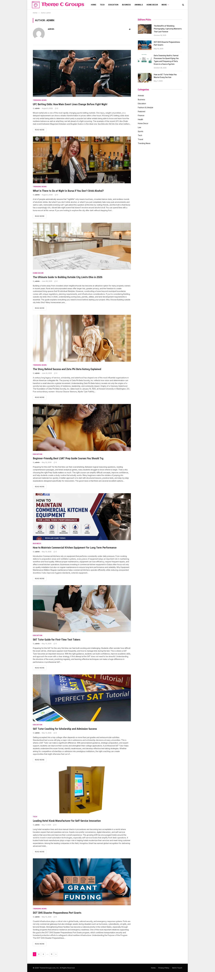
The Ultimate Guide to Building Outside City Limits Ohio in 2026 (67, 277)
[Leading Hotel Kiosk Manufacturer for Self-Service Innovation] (82, 789)
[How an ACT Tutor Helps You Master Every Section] (145, 77)
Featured (141, 111)
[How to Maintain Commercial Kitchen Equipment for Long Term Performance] (82, 516)
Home (93, 4)
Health (140, 119)
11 (51, 954)
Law (139, 127)
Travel (140, 139)
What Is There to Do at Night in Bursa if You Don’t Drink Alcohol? (68, 191)
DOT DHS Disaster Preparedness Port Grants (57, 913)
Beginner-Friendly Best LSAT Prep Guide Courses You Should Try (68, 458)
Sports (140, 131)
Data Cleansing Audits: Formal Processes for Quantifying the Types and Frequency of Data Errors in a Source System (166, 60)
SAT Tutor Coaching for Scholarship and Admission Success (65, 729)
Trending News (40, 100)
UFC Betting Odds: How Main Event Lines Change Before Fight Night (70, 104)
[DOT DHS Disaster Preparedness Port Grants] (82, 881)
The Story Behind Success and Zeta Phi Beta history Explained (67, 369)
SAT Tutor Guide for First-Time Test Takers (56, 639)
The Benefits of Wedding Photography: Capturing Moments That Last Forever (168, 29)
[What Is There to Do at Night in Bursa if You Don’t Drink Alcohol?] (82, 159)
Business (126, 4)
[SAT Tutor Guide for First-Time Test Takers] (82, 608)
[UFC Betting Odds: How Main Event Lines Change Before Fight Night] (82, 73)
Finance (141, 115)
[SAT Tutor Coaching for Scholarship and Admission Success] (82, 697)
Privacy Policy (163, 968)
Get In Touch (177, 968)
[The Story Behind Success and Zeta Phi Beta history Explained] (82, 338)
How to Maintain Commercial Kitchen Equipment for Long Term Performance (75, 547)
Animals (139, 4)
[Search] (183, 5)
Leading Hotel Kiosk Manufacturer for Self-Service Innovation (67, 821)
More (164, 4)
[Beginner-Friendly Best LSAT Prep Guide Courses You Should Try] (82, 427)
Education (113, 4)
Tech (102, 4)
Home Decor (152, 4)
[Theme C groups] (58, 4)
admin (51, 29)
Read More (39, 130)
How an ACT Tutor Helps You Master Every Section (165, 76)
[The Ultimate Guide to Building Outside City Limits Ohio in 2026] (82, 246)
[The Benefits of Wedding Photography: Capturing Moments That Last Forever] (145, 29)
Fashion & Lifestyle (145, 107)
